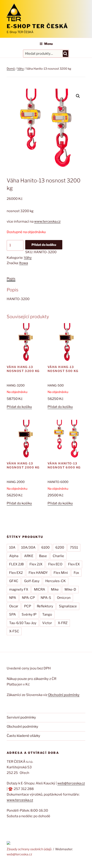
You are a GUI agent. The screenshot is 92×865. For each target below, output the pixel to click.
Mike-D (70, 589)
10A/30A (28, 547)
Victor (47, 623)
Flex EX (74, 564)
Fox (76, 573)
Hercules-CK (55, 581)
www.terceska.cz (47, 221)
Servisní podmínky (21, 717)
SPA (12, 614)
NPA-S (46, 598)
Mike (55, 589)
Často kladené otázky (23, 736)
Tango (47, 614)
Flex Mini (61, 573)
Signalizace (68, 606)
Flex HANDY (38, 573)
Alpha (13, 556)
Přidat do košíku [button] (19, 407)
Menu (48, 44)
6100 (45, 547)
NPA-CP (28, 598)
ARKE (28, 556)
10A (12, 547)
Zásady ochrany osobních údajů (29, 849)
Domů (11, 68)
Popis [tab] (11, 279)
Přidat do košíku (43, 245)
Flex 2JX (35, 564)
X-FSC (14, 631)
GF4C (13, 581)
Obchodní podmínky (63, 695)
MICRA (39, 589)
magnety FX (18, 589)
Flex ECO (55, 564)
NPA (12, 598)
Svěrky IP (29, 614)
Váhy (20, 68)
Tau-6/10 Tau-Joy (22, 623)
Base (43, 556)
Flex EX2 (16, 573)
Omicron (64, 598)
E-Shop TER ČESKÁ (37, 26)
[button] (78, 96)
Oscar (13, 606)
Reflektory (45, 606)
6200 (59, 547)
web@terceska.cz (71, 783)
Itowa (23, 263)
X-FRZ (62, 623)
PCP (27, 606)
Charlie (58, 556)
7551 (74, 547)
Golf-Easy (32, 581)
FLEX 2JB (16, 564)
